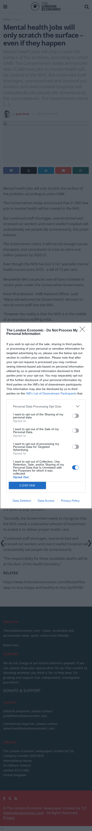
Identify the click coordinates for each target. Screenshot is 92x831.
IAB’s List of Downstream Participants (51, 393)
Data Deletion (22, 500)
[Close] (84, 331)
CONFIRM (27, 485)
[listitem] (46, 406)
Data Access (46, 500)
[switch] (75, 416)
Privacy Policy (70, 500)
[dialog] (46, 415)
